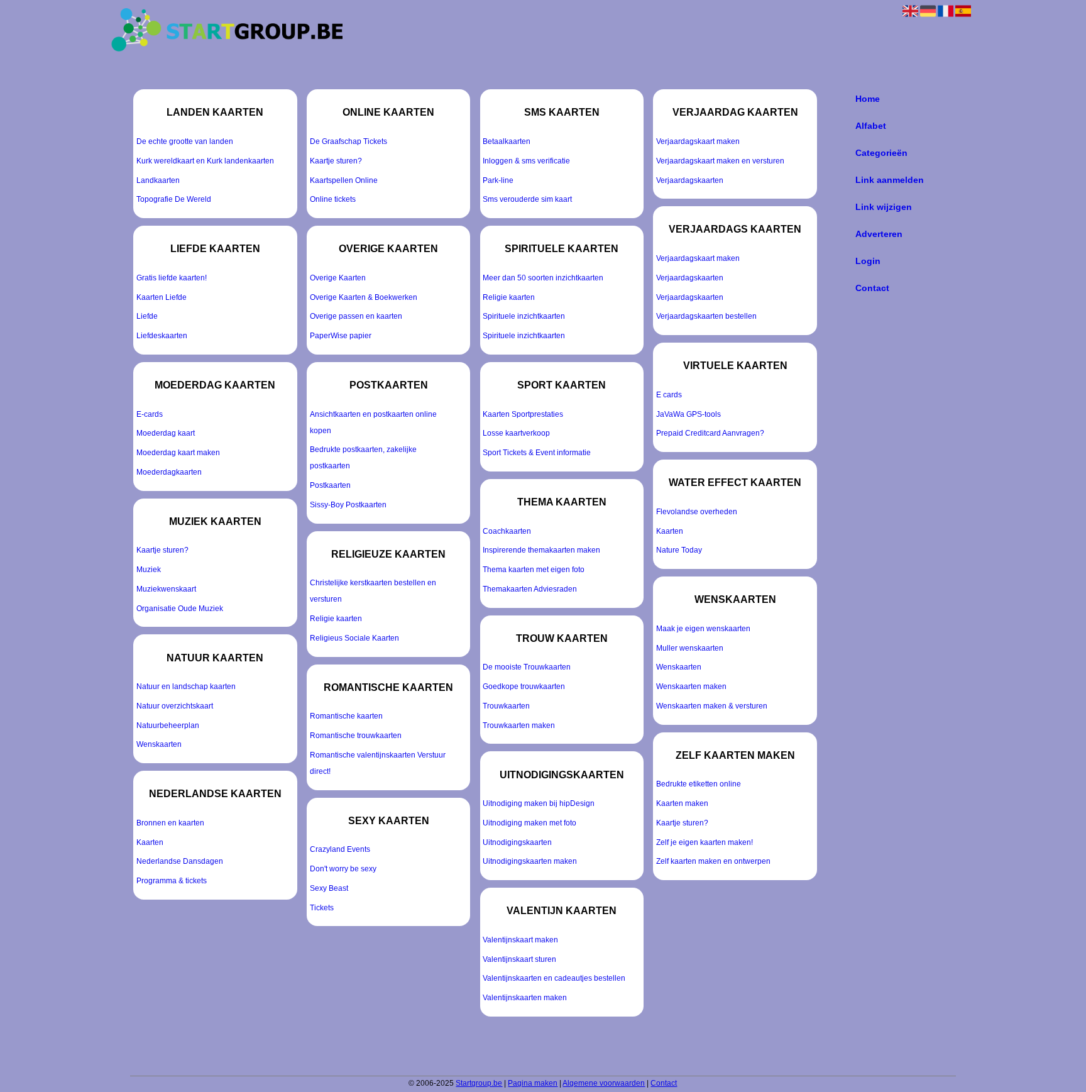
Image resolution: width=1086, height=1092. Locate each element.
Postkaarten (330, 485)
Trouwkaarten (506, 706)
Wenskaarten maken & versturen (711, 706)
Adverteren (878, 234)
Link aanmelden (889, 180)
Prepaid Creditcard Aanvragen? (710, 433)
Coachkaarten (507, 531)
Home (867, 99)
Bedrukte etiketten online (698, 784)
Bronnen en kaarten (170, 823)
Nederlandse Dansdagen (179, 861)
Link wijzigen (883, 207)
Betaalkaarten (506, 141)
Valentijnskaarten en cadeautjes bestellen (554, 978)
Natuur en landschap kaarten (186, 686)
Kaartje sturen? (162, 550)
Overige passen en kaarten (356, 316)
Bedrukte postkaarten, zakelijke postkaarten (363, 457)
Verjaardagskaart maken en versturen (720, 161)
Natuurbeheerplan (167, 725)
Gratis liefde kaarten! (171, 277)
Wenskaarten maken (691, 686)
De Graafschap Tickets (348, 141)
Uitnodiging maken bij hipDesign (539, 803)
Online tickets (333, 199)
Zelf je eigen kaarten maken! (704, 842)
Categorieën (881, 153)
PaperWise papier (340, 335)
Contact (872, 288)
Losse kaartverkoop (516, 433)
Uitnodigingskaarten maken (530, 861)
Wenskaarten (159, 744)
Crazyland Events (340, 849)
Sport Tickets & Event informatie (537, 452)
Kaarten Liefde (161, 297)
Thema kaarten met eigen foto (533, 569)
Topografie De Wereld (173, 199)
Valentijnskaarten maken (525, 997)
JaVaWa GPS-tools (688, 414)
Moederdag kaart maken (178, 452)
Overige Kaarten (338, 277)
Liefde (147, 316)
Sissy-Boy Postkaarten (348, 504)
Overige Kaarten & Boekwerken (363, 297)
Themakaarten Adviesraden (530, 589)
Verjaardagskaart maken (698, 141)
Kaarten (149, 842)
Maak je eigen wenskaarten (703, 628)
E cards (669, 394)
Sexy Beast (329, 888)
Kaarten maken (682, 803)
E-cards (149, 414)
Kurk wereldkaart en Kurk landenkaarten (205, 161)
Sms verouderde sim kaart (527, 199)
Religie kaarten (336, 618)
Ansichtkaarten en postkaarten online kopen (373, 422)
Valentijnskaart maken (520, 939)
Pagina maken (532, 1083)
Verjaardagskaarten (689, 180)
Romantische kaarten (346, 716)
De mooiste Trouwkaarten (527, 667)
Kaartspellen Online (344, 180)
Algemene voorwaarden (603, 1083)
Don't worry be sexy (343, 868)
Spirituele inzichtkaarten (524, 316)
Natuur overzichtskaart (174, 706)
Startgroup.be (479, 1083)
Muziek (148, 569)
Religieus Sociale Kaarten (354, 638)
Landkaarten (158, 180)
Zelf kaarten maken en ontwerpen (713, 861)
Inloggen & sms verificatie (526, 161)
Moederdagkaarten (169, 472)
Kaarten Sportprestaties (523, 414)
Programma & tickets (171, 880)
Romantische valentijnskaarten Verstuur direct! (378, 763)
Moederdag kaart (165, 433)
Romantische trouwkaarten (356, 735)
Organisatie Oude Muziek (179, 608)
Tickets (322, 907)
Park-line (498, 180)
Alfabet (870, 126)
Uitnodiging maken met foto (529, 823)
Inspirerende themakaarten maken (541, 550)
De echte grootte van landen (184, 141)
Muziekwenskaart (166, 589)
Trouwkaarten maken (519, 725)
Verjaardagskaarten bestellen (706, 316)
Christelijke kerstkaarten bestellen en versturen (373, 591)
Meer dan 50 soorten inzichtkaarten (543, 277)
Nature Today (679, 550)
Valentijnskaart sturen (519, 959)
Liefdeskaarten (161, 335)
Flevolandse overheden (696, 511)
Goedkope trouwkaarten (524, 686)
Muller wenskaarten (689, 648)
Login (867, 261)
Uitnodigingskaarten (517, 842)
